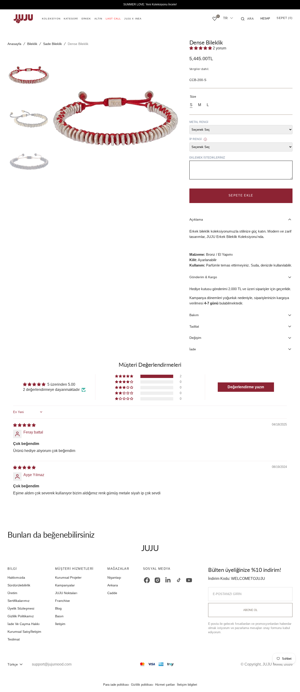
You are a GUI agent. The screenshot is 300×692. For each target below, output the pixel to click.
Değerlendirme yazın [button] (246, 387)
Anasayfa (14, 44)
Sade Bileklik (52, 44)
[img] (24, 425)
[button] (247, 19)
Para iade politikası (116, 684)
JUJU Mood (272, 664)
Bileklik (32, 44)
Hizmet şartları (165, 684)
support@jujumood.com (51, 664)
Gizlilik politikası (142, 684)
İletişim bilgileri (187, 684)
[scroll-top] (289, 681)
